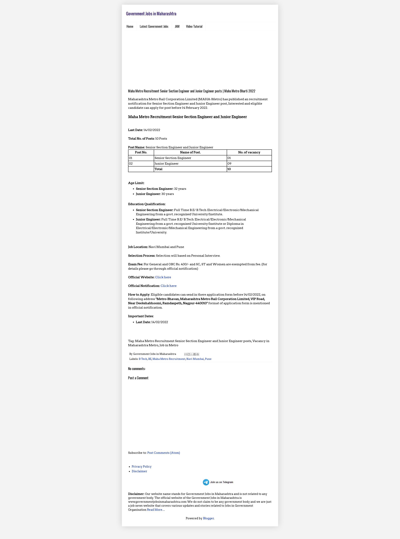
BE (149, 358)
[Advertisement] (200, 57)
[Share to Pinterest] (197, 354)
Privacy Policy (142, 466)
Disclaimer (139, 471)
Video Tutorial (194, 26)
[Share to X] (191, 354)
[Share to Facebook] (194, 354)
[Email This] (185, 354)
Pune (208, 358)
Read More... (155, 509)
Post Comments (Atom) (163, 452)
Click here (163, 277)
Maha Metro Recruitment (168, 358)
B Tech (143, 358)
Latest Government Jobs (154, 26)
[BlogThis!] (188, 354)
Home (130, 26)
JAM (177, 26)
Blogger (208, 518)
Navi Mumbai (195, 358)
